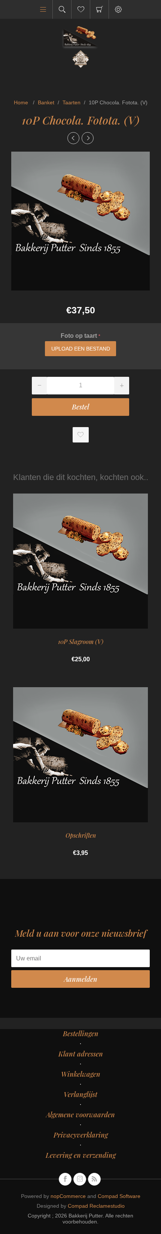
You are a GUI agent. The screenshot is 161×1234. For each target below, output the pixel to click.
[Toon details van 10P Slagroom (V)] (80, 561)
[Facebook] (65, 1179)
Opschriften (81, 835)
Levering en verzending (81, 1155)
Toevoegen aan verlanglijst (81, 434)
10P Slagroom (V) (80, 641)
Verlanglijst (80, 1094)
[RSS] (94, 1179)
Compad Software (119, 1196)
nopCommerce (68, 1196)
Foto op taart (79, 336)
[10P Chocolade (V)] (88, 138)
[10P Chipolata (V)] (73, 138)
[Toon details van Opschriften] (80, 754)
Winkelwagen (99, 9)
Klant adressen (80, 1053)
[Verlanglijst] (81, 9)
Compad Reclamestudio (96, 1206)
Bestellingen (80, 1033)
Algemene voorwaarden (80, 1114)
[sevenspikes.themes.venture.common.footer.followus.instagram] (79, 1179)
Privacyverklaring (81, 1134)
